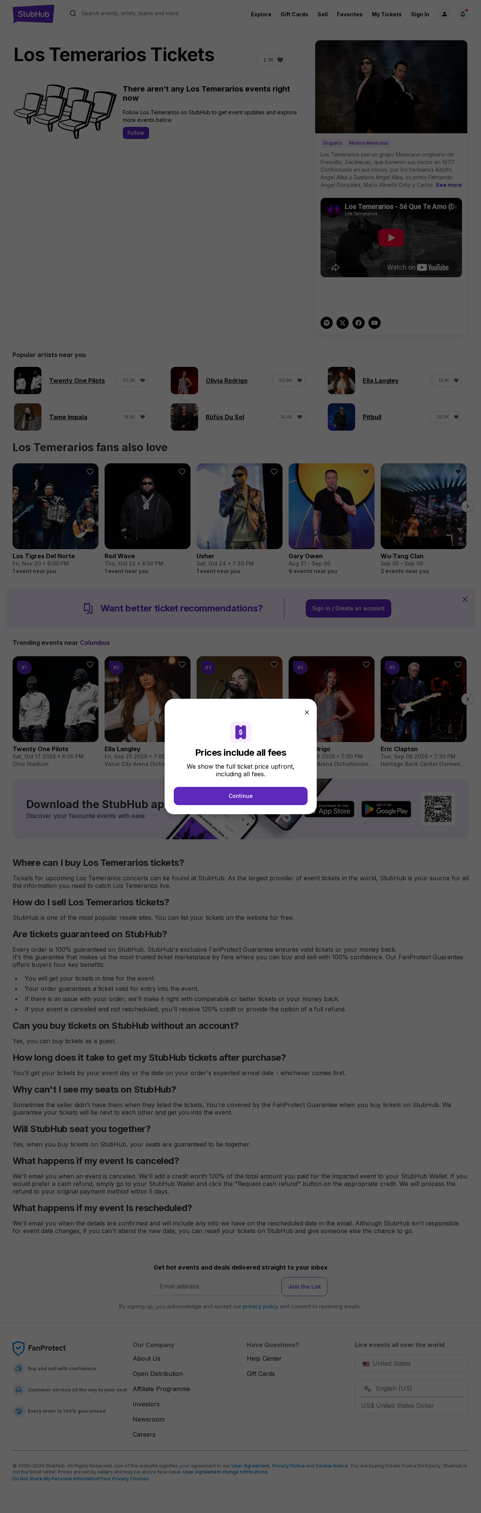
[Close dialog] (307, 712)
